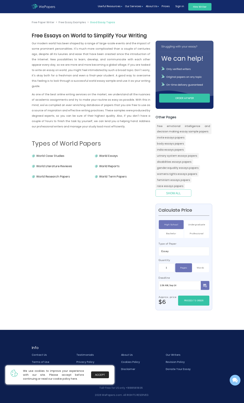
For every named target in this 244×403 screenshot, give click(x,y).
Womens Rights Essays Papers (177, 174)
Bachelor (171, 233)
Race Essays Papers (170, 186)
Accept (100, 374)
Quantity (164, 260)
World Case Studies (50, 156)
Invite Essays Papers (171, 137)
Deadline (164, 277)
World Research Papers (53, 176)
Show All (173, 193)
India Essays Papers (170, 149)
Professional (196, 233)
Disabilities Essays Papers (174, 162)
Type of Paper (167, 243)
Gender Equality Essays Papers (178, 168)
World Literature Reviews (54, 166)
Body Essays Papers (170, 143)
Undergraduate (196, 224)
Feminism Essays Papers (173, 180)
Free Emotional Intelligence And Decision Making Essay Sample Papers (183, 128)
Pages (183, 268)
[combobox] (183, 251)
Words (200, 268)
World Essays (108, 156)
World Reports (109, 166)
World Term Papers (113, 176)
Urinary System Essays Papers (177, 156)
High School (171, 224)
